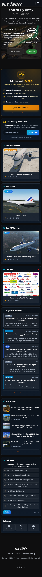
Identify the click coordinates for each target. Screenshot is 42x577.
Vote (7, 512)
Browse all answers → (21, 393)
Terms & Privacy (29, 554)
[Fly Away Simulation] (18, 3)
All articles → (21, 452)
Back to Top (21, 567)
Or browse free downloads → (21, 113)
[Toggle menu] (37, 3)
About (18, 554)
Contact (10, 554)
